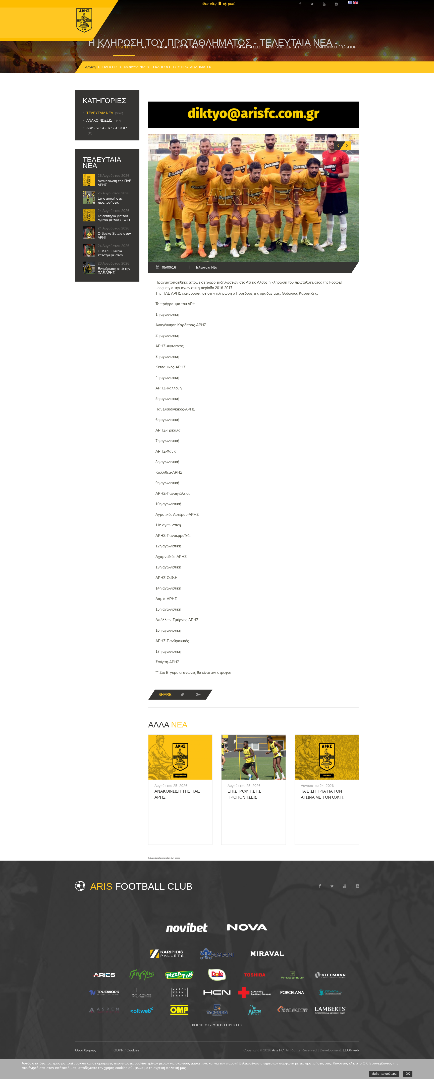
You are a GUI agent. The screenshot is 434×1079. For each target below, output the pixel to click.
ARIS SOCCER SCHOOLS (288, 47)
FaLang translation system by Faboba (164, 858)
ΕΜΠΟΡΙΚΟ (326, 47)
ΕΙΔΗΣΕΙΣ (124, 47)
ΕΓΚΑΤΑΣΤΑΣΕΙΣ (246, 47)
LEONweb (351, 1050)
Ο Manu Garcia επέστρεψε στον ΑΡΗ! (110, 255)
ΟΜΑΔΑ (160, 47)
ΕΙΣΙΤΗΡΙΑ (218, 47)
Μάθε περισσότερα (384, 1073)
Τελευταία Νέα (134, 67)
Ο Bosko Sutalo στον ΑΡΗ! (114, 235)
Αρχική (90, 67)
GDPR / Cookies (126, 1050)
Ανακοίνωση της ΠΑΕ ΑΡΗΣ (114, 183)
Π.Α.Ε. (143, 47)
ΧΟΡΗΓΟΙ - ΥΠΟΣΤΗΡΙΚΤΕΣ (217, 1025)
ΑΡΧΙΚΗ (104, 47)
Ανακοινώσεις (103, 120)
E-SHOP (349, 47)
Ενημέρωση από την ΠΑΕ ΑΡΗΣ (114, 271)
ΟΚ (408, 1073)
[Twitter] (182, 695)
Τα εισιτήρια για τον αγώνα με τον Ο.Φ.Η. (114, 218)
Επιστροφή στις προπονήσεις (110, 200)
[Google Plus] (198, 695)
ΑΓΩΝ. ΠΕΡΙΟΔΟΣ (188, 47)
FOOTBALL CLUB (141, 886)
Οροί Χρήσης (85, 1050)
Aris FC (278, 1050)
